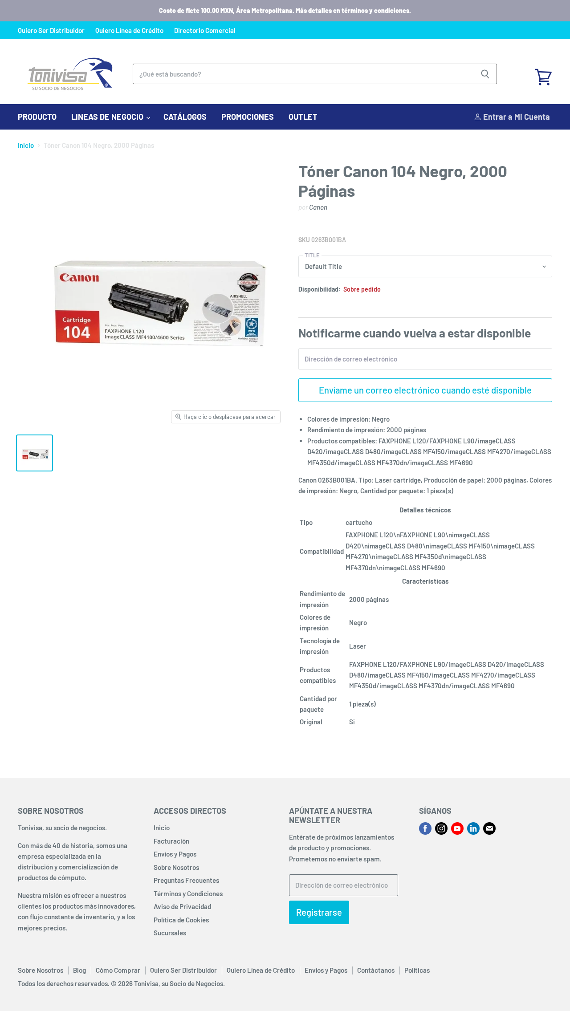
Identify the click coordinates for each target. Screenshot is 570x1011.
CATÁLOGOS (185, 117)
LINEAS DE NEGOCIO (108, 117)
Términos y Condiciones (188, 893)
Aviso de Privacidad (182, 906)
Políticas (417, 970)
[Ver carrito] (543, 74)
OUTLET (303, 117)
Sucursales (170, 933)
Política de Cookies (181, 920)
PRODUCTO (37, 117)
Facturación (171, 841)
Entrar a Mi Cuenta (515, 117)
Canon (318, 207)
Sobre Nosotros (176, 867)
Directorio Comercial (205, 30)
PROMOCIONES (247, 117)
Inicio (26, 145)
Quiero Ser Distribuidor (51, 30)
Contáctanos (376, 970)
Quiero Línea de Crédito (129, 30)
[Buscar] (485, 74)
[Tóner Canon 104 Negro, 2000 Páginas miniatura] (34, 453)
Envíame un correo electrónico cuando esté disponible (425, 390)
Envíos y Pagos (175, 854)
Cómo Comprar (118, 970)
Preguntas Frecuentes (186, 880)
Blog (79, 970)
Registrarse (319, 912)
